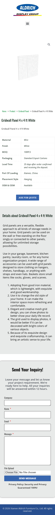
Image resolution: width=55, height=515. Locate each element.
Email (6, 421)
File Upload (9, 468)
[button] (27, 23)
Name (7, 409)
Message (8, 434)
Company (8, 397)
